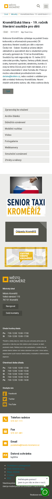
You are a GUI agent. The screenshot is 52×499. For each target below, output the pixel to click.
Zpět (8, 91)
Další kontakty (12, 313)
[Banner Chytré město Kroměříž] (26, 257)
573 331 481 (17, 433)
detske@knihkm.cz (11, 76)
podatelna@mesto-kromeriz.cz (25, 445)
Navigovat (10, 306)
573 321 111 (17, 421)
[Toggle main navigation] (46, 6)
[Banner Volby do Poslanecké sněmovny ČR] (26, 185)
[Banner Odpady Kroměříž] (26, 232)
